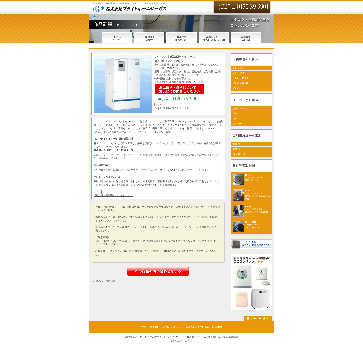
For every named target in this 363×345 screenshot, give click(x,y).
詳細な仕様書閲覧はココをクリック (113, 195)
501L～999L (239, 73)
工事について (177, 327)
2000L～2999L (241, 83)
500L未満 (238, 68)
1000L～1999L (241, 78)
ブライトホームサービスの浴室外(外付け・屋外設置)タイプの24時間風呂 (177, 336)
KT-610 (248, 206)
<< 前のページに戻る (104, 281)
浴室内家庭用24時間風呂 (197, 327)
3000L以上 (238, 88)
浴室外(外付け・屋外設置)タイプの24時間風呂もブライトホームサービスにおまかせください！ (129, 3)
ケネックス (239, 123)
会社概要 (154, 327)
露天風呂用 (239, 154)
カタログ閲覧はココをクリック (171, 108)
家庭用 (236, 143)
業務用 (236, 149)
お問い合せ (217, 327)
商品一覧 (165, 327)
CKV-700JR (251, 222)
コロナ (236, 118)
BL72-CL (249, 175)
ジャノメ (237, 113)
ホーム (144, 327)
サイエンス (239, 108)
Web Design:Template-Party (181, 341)
